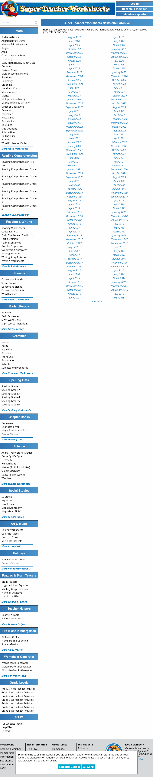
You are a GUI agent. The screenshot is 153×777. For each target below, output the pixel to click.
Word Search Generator (14, 663)
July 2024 (74, 87)
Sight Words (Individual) (14, 323)
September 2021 (74, 154)
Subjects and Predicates (14, 367)
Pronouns (7, 356)
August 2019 (74, 200)
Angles (5, 48)
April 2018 (74, 231)
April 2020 (119, 185)
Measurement (9, 92)
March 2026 (119, 45)
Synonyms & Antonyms (14, 250)
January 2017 (119, 258)
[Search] (36, 22)
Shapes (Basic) (9, 644)
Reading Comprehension (15, 214)
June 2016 (74, 274)
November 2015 (119, 286)
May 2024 (74, 91)
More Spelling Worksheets (16, 410)
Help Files (6, 727)
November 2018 (119, 216)
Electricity (6, 460)
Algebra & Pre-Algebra (14, 44)
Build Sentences (10, 316)
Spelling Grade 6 (10, 404)
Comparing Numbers (13, 55)
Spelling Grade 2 (10, 390)
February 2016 (74, 282)
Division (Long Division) (14, 73)
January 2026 (119, 49)
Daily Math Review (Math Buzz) (18, 62)
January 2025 (119, 72)
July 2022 (74, 134)
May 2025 (119, 64)
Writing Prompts (10, 253)
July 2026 (119, 37)
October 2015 (74, 289)
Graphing (6, 84)
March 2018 (119, 231)
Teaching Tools (10, 615)
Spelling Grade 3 (10, 393)
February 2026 (74, 49)
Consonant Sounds (12, 279)
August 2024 (119, 84)
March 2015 (74, 80)
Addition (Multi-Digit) (13, 40)
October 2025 (74, 56)
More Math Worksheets (14, 148)
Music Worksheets (11, 541)
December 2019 (74, 192)
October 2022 (119, 126)
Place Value (7, 117)
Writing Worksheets (12, 260)
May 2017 (119, 251)
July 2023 (74, 111)
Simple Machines (10, 471)
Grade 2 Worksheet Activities (17, 696)
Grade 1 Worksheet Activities (17, 692)
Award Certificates (11, 618)
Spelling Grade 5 (10, 401)
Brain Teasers (9, 581)
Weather (6, 478)
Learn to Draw (9, 537)
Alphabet (6, 312)
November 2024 (119, 76)
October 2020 (119, 173)
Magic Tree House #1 (13, 430)
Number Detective (11, 592)
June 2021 (119, 157)
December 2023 (119, 99)
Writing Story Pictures (13, 257)
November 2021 (74, 150)
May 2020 (74, 185)
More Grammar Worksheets (17, 373)
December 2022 (119, 122)
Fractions (6, 77)
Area (4, 51)
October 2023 (119, 103)
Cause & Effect (9, 231)
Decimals (6, 66)
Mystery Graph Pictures (14, 589)
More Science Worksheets (15, 483)
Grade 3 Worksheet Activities (17, 699)
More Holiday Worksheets (16, 568)
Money (5, 95)
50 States (6, 496)
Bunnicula (7, 423)
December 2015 (74, 286)
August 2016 (74, 270)
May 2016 (119, 274)
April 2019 (74, 208)
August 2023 (119, 107)
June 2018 (74, 227)
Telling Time (8, 136)
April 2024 (119, 91)
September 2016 (119, 266)
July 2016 (119, 270)
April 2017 (74, 255)
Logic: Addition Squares (14, 585)
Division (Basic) (9, 70)
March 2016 (119, 278)
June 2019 (74, 204)
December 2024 (74, 76)
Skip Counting (9, 128)
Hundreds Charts (11, 88)
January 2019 (119, 212)
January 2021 (74, 169)
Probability (7, 121)
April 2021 (119, 161)
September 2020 (74, 177)
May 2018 (119, 227)
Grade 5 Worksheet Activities (17, 707)
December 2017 (74, 239)
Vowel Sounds (9, 283)
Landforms (7, 504)
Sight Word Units (11, 319)
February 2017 (74, 258)
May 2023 (74, 115)
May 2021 (74, 161)
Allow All (88, 766)
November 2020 (74, 173)
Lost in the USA (10, 596)
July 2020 (74, 181)
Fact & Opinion (9, 239)
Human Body (8, 463)
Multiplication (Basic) (13, 99)
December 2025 (74, 53)
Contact (5, 731)
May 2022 (74, 138)
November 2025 (119, 53)
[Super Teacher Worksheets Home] (57, 8)
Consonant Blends (11, 286)
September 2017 (119, 243)
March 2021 (74, 165)
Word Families (9, 294)
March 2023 (74, 119)
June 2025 (74, 64)
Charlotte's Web (10, 426)
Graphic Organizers (12, 246)
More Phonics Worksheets (16, 299)
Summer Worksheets (13, 559)
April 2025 (74, 68)
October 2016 (74, 266)
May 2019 (119, 204)
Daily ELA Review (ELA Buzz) (17, 235)
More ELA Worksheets (13, 266)
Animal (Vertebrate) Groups (16, 452)
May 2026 (119, 41)
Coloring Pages (10, 533)
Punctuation (8, 360)
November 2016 (119, 262)
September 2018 (119, 220)
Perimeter (7, 114)
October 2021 (119, 150)
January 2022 (74, 146)
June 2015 (74, 297)
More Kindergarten (12, 650)
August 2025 (74, 60)
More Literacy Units (12, 439)
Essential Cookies (69, 766)
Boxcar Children (10, 434)
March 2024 (74, 95)
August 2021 (119, 154)
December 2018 (74, 216)
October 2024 (119, 80)
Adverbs (6, 353)
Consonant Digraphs (13, 290)
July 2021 (74, 157)
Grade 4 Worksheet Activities (17, 703)
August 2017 (74, 247)
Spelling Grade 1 (10, 386)
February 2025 (74, 72)
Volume (5, 139)
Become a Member (10, 749)
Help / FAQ (33, 749)
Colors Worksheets (12, 530)
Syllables (6, 364)
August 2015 (74, 293)
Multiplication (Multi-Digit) (16, 103)
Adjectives (7, 349)
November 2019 (119, 192)
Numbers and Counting (14, 640)
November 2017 (119, 239)
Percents (6, 110)
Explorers (6, 500)
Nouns (5, 342)
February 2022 (119, 142)
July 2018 (119, 223)
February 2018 (74, 235)
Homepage (58, 749)
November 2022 (74, 126)
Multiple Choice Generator (16, 666)
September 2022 (74, 130)
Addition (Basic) (10, 37)
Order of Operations (12, 106)
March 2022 (74, 142)
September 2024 (74, 84)
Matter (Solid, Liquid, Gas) (15, 467)
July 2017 (119, 247)
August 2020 (119, 177)
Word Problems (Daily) (14, 143)
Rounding (6, 125)
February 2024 (119, 95)
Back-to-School (10, 563)
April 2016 (74, 278)
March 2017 (119, 255)
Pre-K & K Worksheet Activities (18, 688)
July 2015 (119, 293)
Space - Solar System (13, 474)
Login (3, 768)
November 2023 (74, 103)
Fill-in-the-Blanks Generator (17, 670)
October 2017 (74, 243)
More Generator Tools (13, 675)
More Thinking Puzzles (14, 601)
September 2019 (119, 196)
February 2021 (119, 165)
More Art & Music (11, 546)
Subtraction (8, 132)
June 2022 (119, 134)
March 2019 (119, 208)
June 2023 (119, 111)
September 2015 (119, 289)
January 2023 (74, 122)
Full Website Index (11, 723)
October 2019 (74, 196)
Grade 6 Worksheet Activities (17, 710)
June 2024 (119, 87)
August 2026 (74, 37)
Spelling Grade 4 (10, 397)
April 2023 (119, 115)
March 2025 (119, 68)
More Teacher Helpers (14, 624)
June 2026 (74, 41)
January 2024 (74, 99)
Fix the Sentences (11, 242)
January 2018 (119, 235)
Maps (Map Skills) (11, 511)
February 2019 (74, 212)
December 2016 (74, 262)
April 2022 (119, 138)
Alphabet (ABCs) (10, 637)
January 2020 (119, 188)
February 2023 (119, 119)
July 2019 (119, 200)
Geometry (7, 81)
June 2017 (74, 251)
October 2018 (74, 220)
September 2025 (119, 56)
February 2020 (74, 188)
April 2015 (96, 301)
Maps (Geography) (11, 507)
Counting (6, 59)
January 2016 (119, 282)
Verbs (4, 345)
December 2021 (119, 146)
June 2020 (119, 181)
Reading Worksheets (13, 228)
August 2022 (119, 130)
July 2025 (119, 60)
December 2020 (119, 169)
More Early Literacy (12, 329)
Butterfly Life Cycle (11, 456)
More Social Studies (12, 517)
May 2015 (119, 297)
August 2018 (74, 223)
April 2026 (74, 45)
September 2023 (74, 107)
